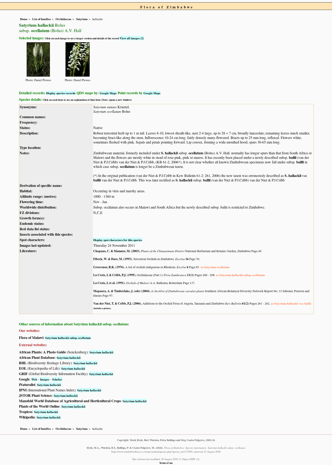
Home (24, 19)
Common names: (33, 116)
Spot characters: (32, 239)
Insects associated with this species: (46, 234)
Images (44, 379)
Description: (29, 133)
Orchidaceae (63, 19)
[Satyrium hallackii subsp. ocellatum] (38, 58)
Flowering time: (31, 201)
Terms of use (166, 463)
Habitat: (26, 190)
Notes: (24, 152)
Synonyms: (28, 106)
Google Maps (108, 93)
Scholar (57, 379)
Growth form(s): (32, 218)
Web (34, 379)
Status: (25, 127)
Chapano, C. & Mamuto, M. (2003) (116, 251)
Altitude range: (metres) (38, 196)
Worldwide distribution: (38, 207)
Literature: (28, 250)
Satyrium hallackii (101, 352)
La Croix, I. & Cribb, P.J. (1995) (114, 275)
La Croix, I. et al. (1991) (109, 283)
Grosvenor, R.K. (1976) (108, 267)
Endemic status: (32, 223)
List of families (41, 19)
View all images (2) (132, 38)
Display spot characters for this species (117, 240)
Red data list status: (35, 228)
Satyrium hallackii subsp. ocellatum (68, 338)
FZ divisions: (30, 212)
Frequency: (28, 122)
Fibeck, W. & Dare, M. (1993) (112, 259)
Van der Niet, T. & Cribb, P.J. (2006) (117, 303)
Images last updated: (35, 245)
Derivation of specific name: (41, 185)
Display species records (60, 93)
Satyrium (82, 19)
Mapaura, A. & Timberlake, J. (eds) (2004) (121, 291)
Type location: (30, 147)
